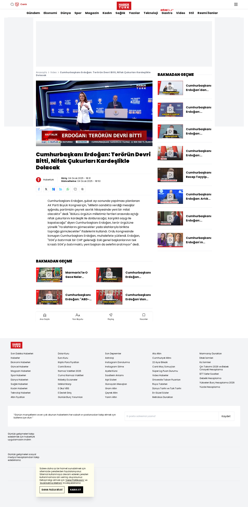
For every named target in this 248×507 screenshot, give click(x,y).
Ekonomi (50, 13)
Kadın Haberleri (19, 388)
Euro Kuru (63, 357)
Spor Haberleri (18, 375)
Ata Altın (156, 353)
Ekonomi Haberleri (20, 362)
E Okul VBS (63, 388)
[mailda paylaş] (75, 189)
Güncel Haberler (19, 366)
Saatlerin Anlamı (114, 375)
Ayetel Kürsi (111, 370)
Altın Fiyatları (18, 397)
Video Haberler (160, 375)
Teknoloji (151, 13)
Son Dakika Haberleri (22, 353)
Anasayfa (41, 72)
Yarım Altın (111, 397)
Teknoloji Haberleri (21, 392)
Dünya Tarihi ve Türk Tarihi (166, 388)
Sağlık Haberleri (19, 384)
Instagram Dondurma (117, 362)
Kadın (107, 13)
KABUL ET (75, 489)
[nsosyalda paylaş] (53, 189)
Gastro (167, 13)
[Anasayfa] (16, 345)
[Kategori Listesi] (235, 4)
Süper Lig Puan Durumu (165, 370)
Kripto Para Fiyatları (68, 362)
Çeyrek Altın (111, 392)
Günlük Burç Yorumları (70, 397)
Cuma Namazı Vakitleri (71, 375)
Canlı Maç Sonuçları (163, 366)
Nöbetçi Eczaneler (67, 379)
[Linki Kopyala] (82, 189)
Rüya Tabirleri (159, 384)
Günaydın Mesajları (116, 384)
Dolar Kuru (63, 353)
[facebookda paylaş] (39, 189)
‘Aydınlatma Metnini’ (51, 482)
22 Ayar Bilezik (160, 362)
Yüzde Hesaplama (210, 386)
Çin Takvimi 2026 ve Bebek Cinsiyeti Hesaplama (214, 368)
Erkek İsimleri (206, 357)
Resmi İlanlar (208, 13)
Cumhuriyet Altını (161, 357)
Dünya (66, 13)
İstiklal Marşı (64, 384)
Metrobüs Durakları (162, 397)
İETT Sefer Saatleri (209, 373)
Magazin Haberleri (21, 370)
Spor (78, 13)
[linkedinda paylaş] (61, 189)
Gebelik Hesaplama (210, 378)
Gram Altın (111, 388)
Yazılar (134, 13)
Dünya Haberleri (19, 379)
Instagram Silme (114, 366)
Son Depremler (113, 353)
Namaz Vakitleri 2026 (69, 370)
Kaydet (226, 416)
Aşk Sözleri (111, 379)
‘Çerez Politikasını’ (74, 480)
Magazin (92, 13)
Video (180, 13)
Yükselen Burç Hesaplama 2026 (217, 382)
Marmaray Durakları (211, 353)
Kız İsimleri (205, 362)
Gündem (33, 13)
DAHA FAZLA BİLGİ (52, 489)
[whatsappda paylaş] (68, 189)
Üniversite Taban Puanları (166, 379)
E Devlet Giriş (65, 392)
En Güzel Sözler (160, 392)
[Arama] (12, 4)
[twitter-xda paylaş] (46, 189)
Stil (191, 13)
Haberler (15, 357)
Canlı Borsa (64, 366)
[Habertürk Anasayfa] (124, 5)
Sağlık (120, 13)
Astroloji (109, 357)
